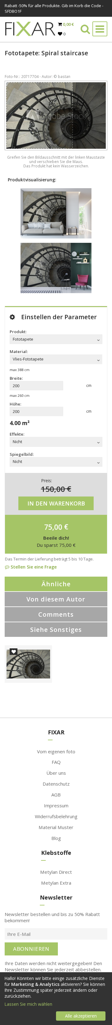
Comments (56, 614)
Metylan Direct (56, 872)
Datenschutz (56, 784)
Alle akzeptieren (81, 1016)
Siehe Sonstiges (56, 629)
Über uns (56, 773)
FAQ (56, 762)
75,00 (53, 527)
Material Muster (56, 827)
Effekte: (17, 434)
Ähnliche (56, 584)
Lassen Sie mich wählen (28, 1004)
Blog (56, 838)
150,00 (53, 488)
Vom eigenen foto (56, 751)
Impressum (56, 805)
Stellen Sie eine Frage (33, 567)
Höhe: (15, 404)
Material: (19, 351)
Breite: (16, 378)
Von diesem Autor (55, 599)
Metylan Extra (56, 883)
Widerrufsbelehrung (56, 816)
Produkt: (18, 331)
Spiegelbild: (22, 454)
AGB (56, 794)
